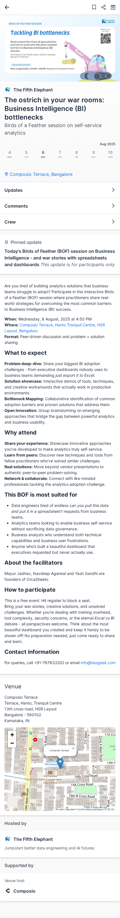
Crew (10, 222)
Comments (16, 206)
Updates (13, 190)
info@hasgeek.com (98, 662)
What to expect (25, 352)
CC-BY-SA (109, 809)
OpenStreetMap (84, 809)
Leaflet (60, 809)
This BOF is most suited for (40, 494)
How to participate (30, 589)
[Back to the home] (6, 7)
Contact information (31, 652)
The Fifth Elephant (33, 90)
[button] (101, 8)
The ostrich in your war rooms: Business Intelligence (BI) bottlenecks (54, 108)
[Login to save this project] (94, 8)
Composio (24, 891)
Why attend (20, 432)
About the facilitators (33, 562)
